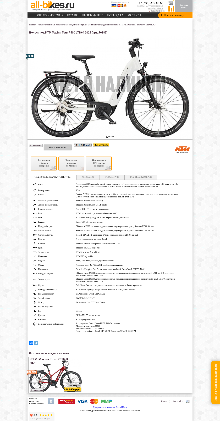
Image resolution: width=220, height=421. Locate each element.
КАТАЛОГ (72, 14)
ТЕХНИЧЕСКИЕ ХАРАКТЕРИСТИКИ (53, 177)
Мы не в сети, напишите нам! (215, 382)
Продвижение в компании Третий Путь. (110, 407)
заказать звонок (157, 11)
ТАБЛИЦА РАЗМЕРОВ (141, 177)
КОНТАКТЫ (134, 14)
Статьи (164, 401)
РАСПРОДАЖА (115, 14)
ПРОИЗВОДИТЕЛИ (92, 14)
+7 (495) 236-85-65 (151, 2)
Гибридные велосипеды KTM (111, 25)
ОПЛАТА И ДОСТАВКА (50, 14)
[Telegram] (36, 343)
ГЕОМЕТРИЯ (112, 177)
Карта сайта (178, 401)
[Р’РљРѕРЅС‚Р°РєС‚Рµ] (31, 343)
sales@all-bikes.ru (155, 8)
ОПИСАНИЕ (88, 177)
